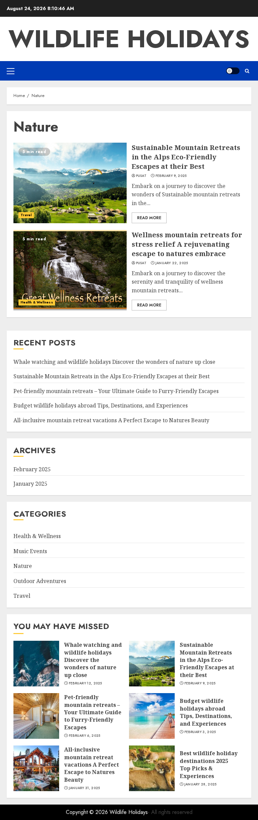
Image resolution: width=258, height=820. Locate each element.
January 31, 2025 (84, 788)
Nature (22, 566)
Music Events (30, 551)
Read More (149, 218)
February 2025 (32, 469)
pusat (141, 176)
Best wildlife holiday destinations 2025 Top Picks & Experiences (209, 764)
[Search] (247, 71)
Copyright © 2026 (88, 812)
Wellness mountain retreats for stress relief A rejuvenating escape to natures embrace (187, 244)
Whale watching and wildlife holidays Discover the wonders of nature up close (114, 362)
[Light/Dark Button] (233, 70)
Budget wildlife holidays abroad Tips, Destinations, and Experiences (100, 405)
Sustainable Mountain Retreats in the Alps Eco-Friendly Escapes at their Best (186, 157)
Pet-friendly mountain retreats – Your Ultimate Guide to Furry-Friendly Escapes (116, 391)
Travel (26, 215)
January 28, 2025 (200, 784)
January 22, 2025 (172, 263)
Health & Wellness (36, 302)
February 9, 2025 (171, 176)
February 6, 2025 (84, 735)
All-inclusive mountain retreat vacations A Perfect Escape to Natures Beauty (111, 420)
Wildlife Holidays (129, 38)
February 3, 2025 (200, 732)
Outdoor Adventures (39, 581)
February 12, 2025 (85, 683)
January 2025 (30, 483)
